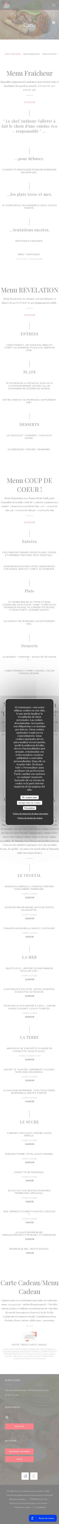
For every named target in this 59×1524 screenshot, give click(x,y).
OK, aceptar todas (29, 797)
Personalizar (29, 808)
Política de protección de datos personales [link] (30, 814)
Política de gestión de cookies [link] (30, 818)
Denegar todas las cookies (29, 803)
